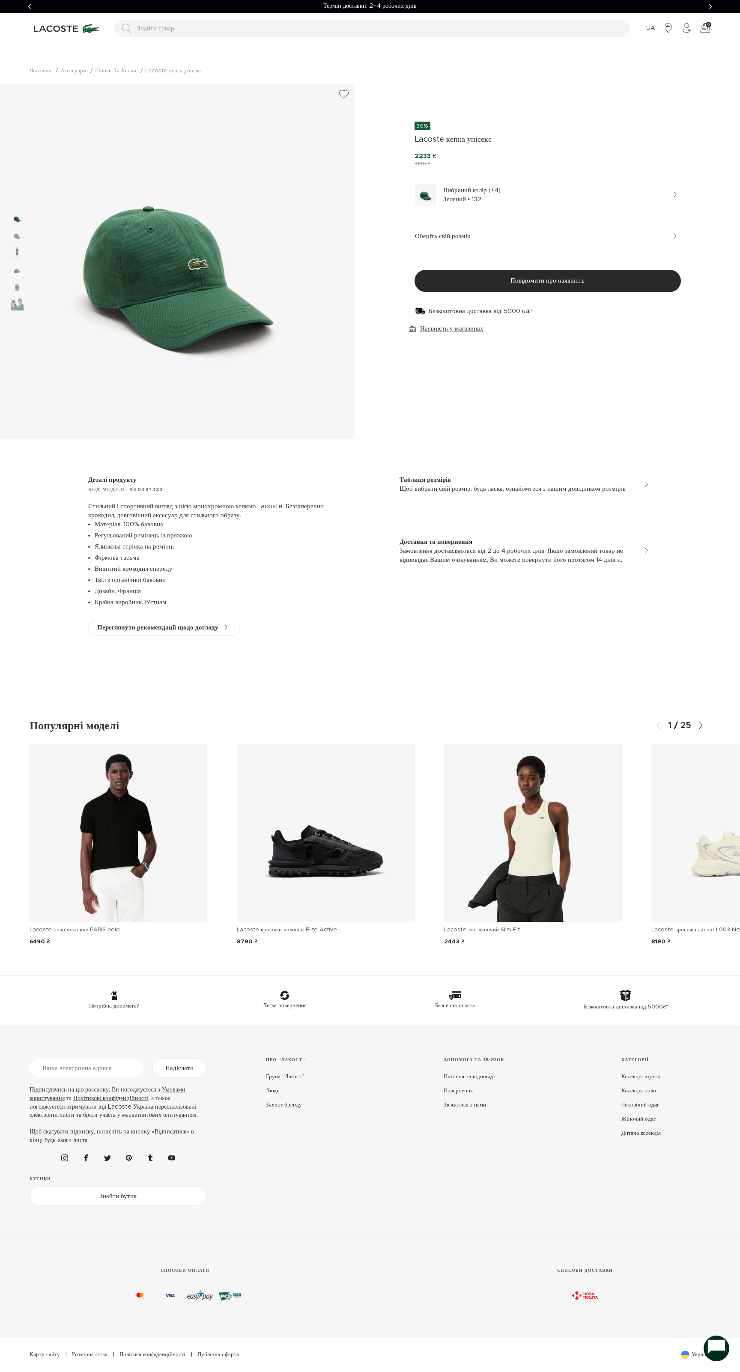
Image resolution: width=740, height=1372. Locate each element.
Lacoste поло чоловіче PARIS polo (75, 930)
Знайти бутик (118, 1196)
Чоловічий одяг (640, 1105)
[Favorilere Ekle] (344, 94)
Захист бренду (284, 1105)
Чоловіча (40, 71)
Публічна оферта (218, 1354)
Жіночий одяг (638, 1119)
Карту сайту (45, 1354)
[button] (29, 6)
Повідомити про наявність (547, 280)
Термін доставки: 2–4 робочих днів (370, 6)
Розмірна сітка (89, 1354)
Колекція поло (638, 1091)
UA (650, 28)
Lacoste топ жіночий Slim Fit (482, 930)
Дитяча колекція (641, 1133)
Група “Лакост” (285, 1077)
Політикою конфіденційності (110, 1098)
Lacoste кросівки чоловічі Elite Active (287, 930)
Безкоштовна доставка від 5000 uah (481, 311)
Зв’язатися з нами (465, 1105)
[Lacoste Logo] (68, 28)
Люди (273, 1091)
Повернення (458, 1091)
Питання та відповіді (469, 1077)
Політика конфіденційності (152, 1354)
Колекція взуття (640, 1077)
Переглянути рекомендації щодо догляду (157, 627)
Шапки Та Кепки (115, 71)
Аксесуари (73, 71)
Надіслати (179, 1068)
